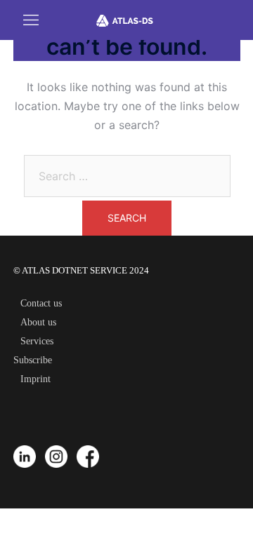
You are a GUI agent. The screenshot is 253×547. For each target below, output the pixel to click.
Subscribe (32, 360)
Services (36, 341)
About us (38, 322)
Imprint (35, 379)
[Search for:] (127, 176)
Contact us (41, 303)
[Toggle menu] (19, 20)
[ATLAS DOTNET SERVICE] (127, 20)
